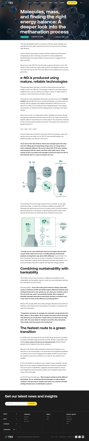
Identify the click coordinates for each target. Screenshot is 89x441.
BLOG (56, 2)
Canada (68, 421)
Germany (68, 417)
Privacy (56, 436)
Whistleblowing (70, 436)
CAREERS (62, 2)
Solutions (26, 417)
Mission (26, 419)
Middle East (69, 419)
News (48, 417)
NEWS (50, 2)
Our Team (26, 421)
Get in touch (72, 2)
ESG (53, 436)
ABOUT (29, 2)
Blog (48, 419)
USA (67, 423)
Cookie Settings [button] (62, 436)
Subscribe (32, 403)
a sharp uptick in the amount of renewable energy (40, 342)
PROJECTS (36, 2)
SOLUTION (44, 2)
